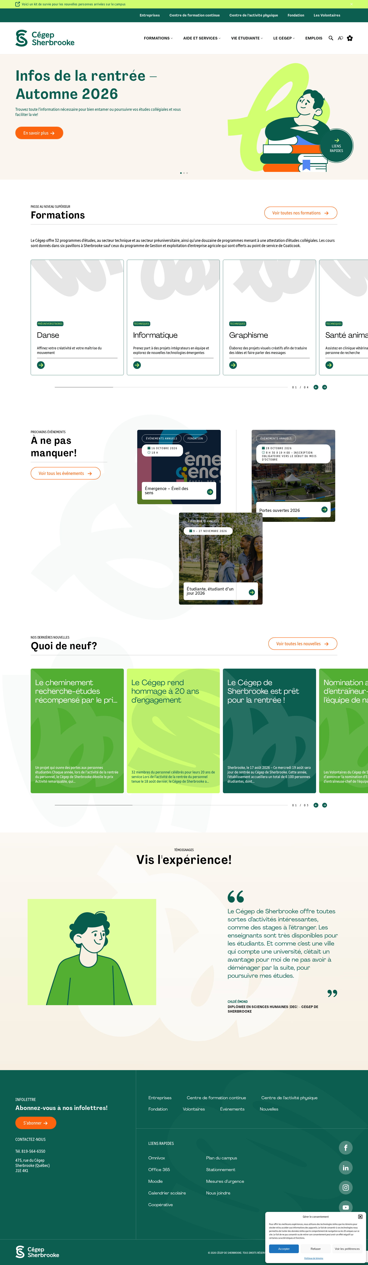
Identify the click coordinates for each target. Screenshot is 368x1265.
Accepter (284, 1248)
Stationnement (220, 1169)
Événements (232, 1109)
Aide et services (200, 38)
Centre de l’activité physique (253, 15)
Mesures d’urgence (225, 1181)
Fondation (296, 15)
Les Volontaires (327, 15)
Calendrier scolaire (167, 1193)
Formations (157, 38)
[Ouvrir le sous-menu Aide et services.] (220, 38)
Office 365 (159, 1169)
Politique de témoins (313, 1258)
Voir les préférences (347, 1248)
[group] (77, 317)
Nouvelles (269, 1109)
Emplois (313, 38)
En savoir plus (35, 133)
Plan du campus (221, 1158)
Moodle (155, 1181)
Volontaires (194, 1109)
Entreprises (150, 15)
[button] (360, 1217)
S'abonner (32, 1123)
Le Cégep (282, 38)
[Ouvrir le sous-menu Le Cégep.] (294, 38)
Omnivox (156, 1158)
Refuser (316, 1248)
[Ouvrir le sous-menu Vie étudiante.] (262, 38)
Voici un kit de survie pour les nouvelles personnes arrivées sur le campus (74, 4)
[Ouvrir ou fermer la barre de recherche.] (331, 38)
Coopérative (160, 1205)
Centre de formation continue (194, 15)
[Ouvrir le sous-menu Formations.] (172, 38)
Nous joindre (218, 1193)
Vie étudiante (245, 38)
